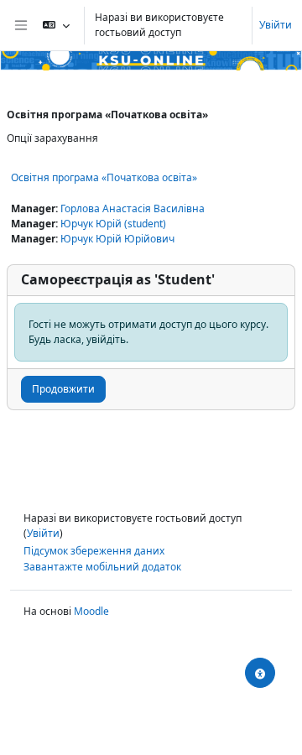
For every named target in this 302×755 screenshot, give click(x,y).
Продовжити (63, 389)
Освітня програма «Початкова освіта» (104, 177)
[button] (56, 25)
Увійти (275, 25)
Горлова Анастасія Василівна (132, 208)
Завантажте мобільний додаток (102, 567)
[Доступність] (260, 673)
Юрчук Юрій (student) (113, 223)
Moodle (91, 611)
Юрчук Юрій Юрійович (117, 239)
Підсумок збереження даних (93, 551)
